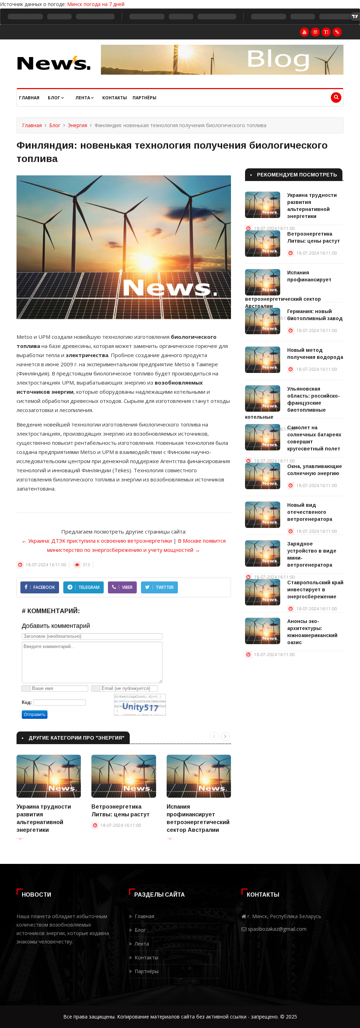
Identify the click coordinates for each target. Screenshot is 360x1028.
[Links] (337, 32)
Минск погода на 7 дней (95, 4)
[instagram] (315, 32)
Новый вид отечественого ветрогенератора (309, 512)
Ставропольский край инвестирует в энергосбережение (315, 589)
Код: (27, 702)
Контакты (114, 98)
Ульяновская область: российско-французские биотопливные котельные (292, 403)
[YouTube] (304, 32)
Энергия (77, 125)
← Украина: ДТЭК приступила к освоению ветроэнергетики (96, 540)
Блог (54, 98)
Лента (83, 98)
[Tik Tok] (326, 32)
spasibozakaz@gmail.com (277, 929)
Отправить (34, 714)
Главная (29, 98)
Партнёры (144, 98)
